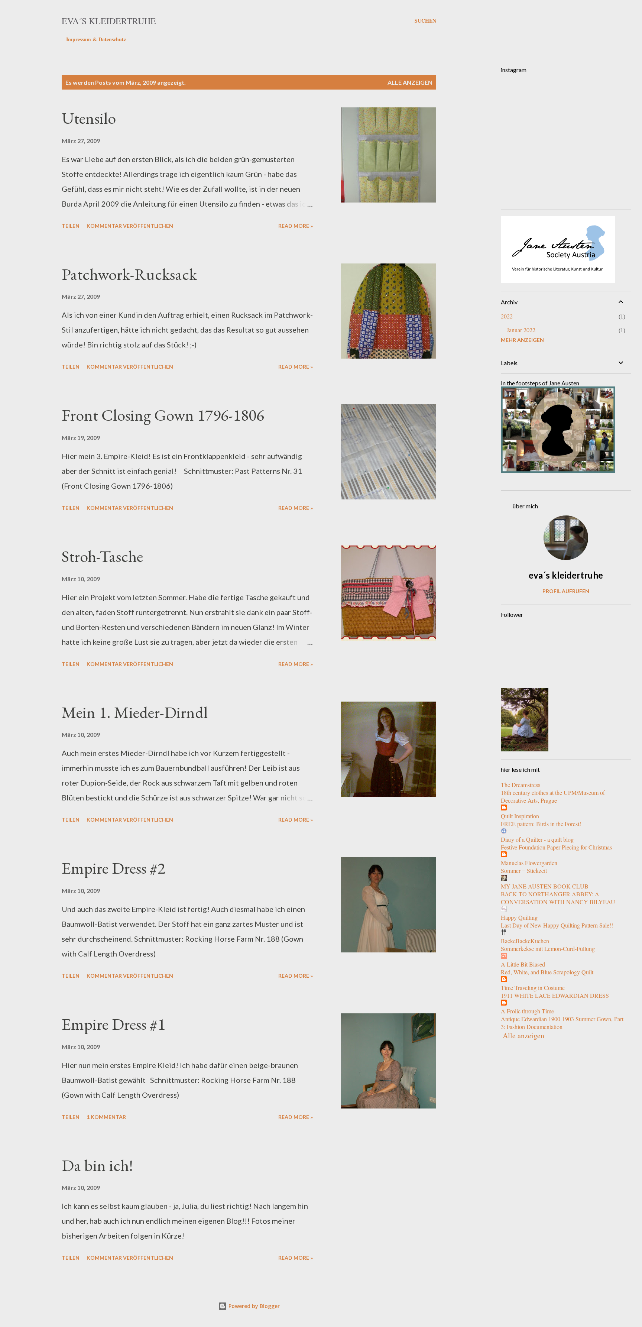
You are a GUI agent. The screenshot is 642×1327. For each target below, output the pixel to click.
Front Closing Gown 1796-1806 (163, 414)
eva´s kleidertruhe (109, 21)
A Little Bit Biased (523, 964)
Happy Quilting (519, 917)
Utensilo (89, 118)
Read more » (295, 226)
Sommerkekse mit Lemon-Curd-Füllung (548, 948)
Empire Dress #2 (113, 867)
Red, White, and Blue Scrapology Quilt (547, 972)
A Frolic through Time (527, 1011)
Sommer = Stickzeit (524, 870)
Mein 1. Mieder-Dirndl (135, 712)
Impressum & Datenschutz (96, 39)
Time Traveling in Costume (533, 987)
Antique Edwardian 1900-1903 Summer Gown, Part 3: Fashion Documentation (562, 1022)
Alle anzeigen (410, 82)
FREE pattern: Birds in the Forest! (541, 824)
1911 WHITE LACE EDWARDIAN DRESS (555, 995)
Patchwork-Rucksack (129, 274)
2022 (507, 316)
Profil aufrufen (565, 591)
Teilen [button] (71, 226)
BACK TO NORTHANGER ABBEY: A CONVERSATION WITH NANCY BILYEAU (558, 898)
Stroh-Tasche (102, 556)
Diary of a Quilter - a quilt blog (537, 839)
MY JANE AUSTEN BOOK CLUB (544, 886)
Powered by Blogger (253, 1306)
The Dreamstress (520, 785)
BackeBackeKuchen (525, 941)
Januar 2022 (521, 330)
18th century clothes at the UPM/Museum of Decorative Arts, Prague (553, 796)
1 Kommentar (106, 1117)
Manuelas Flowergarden (529, 863)
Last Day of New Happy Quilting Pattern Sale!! (557, 925)
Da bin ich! (97, 1165)
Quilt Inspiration (520, 816)
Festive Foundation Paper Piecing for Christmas (556, 847)
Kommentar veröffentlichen (130, 226)
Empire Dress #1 (113, 1024)
